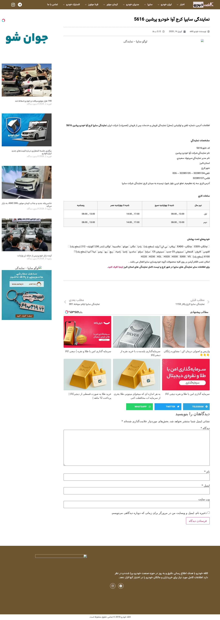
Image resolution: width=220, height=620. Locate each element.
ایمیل (206, 485)
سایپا (149, 5)
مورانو (125, 247)
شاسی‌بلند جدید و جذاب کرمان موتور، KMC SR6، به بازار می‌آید (27, 205)
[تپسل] (3, 20)
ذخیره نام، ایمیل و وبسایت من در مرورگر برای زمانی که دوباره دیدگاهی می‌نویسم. (159, 513)
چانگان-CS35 (200, 247)
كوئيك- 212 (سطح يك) (81, 247)
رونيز (100, 252)
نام (207, 471)
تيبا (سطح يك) (83, 252)
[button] (196, 406)
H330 (175, 257)
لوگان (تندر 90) (102, 247)
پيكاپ (172, 247)
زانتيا (125, 252)
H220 (144, 257)
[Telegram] (19, 4)
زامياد (118, 252)
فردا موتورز (93, 5)
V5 (189, 257)
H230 (152, 257)
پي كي (164, 247)
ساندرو (132, 252)
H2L (159, 257)
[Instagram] (13, 4)
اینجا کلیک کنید (115, 267)
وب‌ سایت (204, 499)
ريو (106, 252)
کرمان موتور (112, 5)
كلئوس (206, 252)
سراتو (140, 252)
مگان (132, 247)
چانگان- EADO (184, 247)
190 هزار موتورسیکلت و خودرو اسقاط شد (33, 101)
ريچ (111, 252)
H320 (167, 257)
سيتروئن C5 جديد (174, 252)
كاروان (198, 252)
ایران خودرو (166, 5)
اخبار (182, 5)
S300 (182, 257)
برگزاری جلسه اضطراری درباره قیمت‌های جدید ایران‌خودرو (32, 152)
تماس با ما (52, 5)
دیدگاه (205, 428)
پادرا (139, 247)
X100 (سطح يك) (201, 257)
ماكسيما (117, 247)
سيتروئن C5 (158, 252)
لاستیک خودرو (73, 5)
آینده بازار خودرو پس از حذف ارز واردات (34, 256)
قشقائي (189, 252)
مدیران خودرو (132, 5)
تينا (94, 252)
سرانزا (147, 252)
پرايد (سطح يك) (151, 247)
